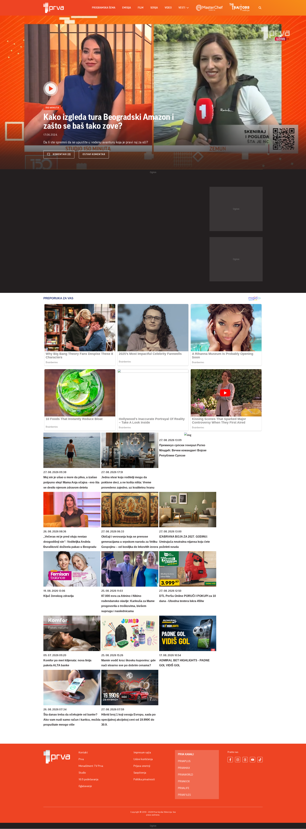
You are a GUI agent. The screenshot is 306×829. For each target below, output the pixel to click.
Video (168, 7)
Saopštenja (140, 772)
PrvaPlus (184, 761)
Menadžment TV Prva (91, 766)
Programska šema (103, 7)
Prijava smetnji (142, 766)
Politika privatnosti (144, 779)
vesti (181, 7)
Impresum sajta (142, 752)
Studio (82, 772)
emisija (126, 7)
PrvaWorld (185, 774)
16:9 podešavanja (88, 779)
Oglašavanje (85, 786)
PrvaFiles (184, 794)
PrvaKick (184, 781)
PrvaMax (184, 767)
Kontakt (83, 752)
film (140, 7)
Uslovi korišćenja (143, 759)
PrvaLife (183, 788)
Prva (81, 759)
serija (154, 7)
